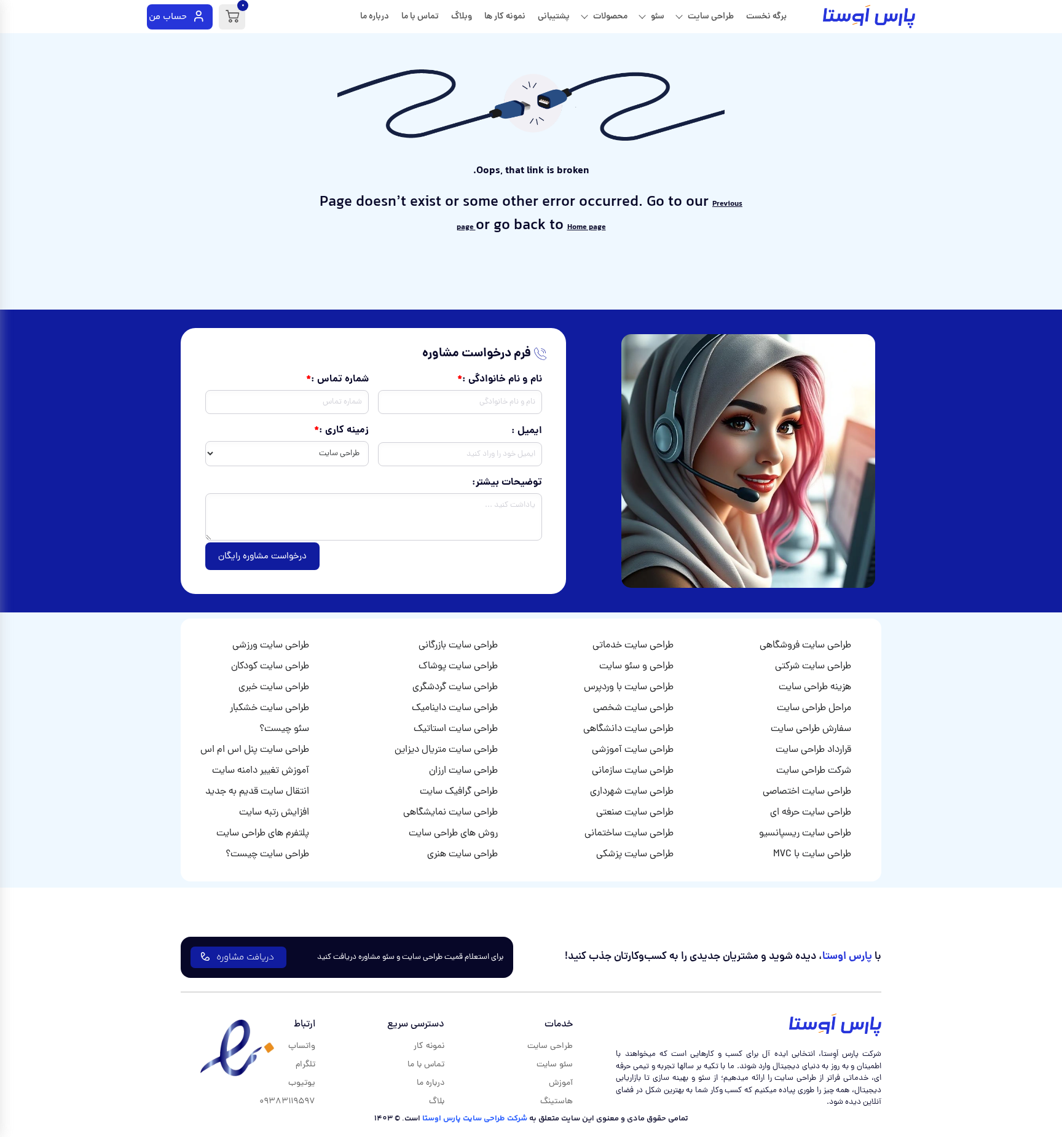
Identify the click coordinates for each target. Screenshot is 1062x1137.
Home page (586, 227)
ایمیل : (526, 431)
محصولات (610, 16)
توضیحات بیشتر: (507, 482)
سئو (657, 16)
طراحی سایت (711, 16)
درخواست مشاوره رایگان (262, 557)
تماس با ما (420, 16)
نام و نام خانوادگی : (501, 379)
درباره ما (374, 16)
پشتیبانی (554, 16)
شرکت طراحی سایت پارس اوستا (474, 1118)
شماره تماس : (340, 379)
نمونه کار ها (504, 16)
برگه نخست (766, 16)
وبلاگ (461, 16)
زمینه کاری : (344, 430)
